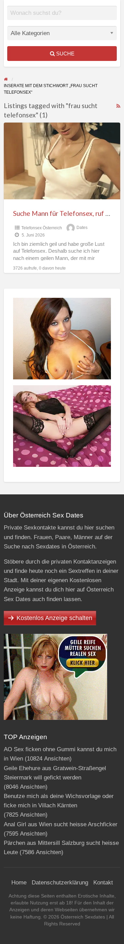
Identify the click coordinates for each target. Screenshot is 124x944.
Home (19, 882)
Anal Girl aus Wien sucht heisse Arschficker (60, 824)
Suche (64, 53)
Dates (81, 227)
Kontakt (103, 882)
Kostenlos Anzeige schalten (54, 618)
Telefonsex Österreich (41, 227)
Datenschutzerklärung (60, 882)
